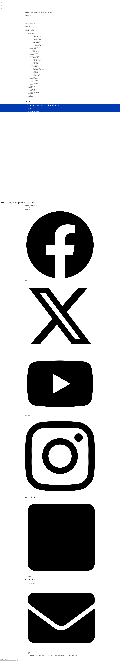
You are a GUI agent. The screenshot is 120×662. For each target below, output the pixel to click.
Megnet (34, 77)
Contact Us (30, 96)
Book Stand (35, 63)
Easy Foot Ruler (36, 44)
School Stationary (34, 56)
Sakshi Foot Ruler (37, 41)
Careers (30, 95)
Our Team (32, 90)
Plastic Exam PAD (37, 59)
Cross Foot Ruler (37, 45)
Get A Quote (29, 101)
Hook (31, 84)
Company (30, 87)
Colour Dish (35, 53)
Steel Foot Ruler (34, 35)
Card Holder (36, 80)
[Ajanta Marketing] (29, 12)
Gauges (32, 54)
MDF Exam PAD (36, 57)
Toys (31, 81)
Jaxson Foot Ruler (37, 38)
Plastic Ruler (33, 48)
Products (30, 109)
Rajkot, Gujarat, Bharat (30, 29)
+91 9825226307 (29, 18)
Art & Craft (33, 50)
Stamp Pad (35, 71)
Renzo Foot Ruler (37, 47)
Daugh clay (35, 83)
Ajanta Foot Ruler (37, 36)
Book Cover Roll (36, 60)
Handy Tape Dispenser (38, 69)
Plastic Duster (36, 62)
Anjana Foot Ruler (37, 39)
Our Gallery (30, 93)
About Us (32, 89)
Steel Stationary (34, 78)
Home (29, 32)
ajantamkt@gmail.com (30, 23)
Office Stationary (34, 65)
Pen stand (35, 66)
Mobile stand (33, 86)
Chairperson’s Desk (34, 92)
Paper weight (36, 75)
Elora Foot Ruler (36, 42)
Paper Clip (35, 72)
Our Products (31, 33)
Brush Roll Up (36, 51)
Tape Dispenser (36, 68)
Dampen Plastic (36, 74)
